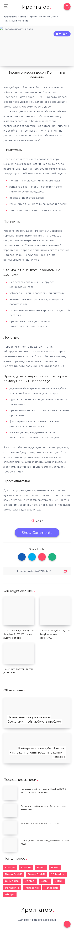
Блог (39, 520)
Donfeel (30, 880)
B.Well (41, 867)
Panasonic (12, 887)
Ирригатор (35, 7)
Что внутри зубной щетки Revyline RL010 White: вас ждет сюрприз (18, 634)
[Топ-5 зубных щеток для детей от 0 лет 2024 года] (10, 845)
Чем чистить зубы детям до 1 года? (40, 823)
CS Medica (58, 874)
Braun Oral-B (13, 874)
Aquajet (10, 867)
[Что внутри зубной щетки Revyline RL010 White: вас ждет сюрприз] (10, 793)
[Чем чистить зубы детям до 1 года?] (10, 828)
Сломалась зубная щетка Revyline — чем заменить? (55, 634)
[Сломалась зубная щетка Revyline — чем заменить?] (10, 810)
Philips (9, 894)
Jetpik (45, 880)
